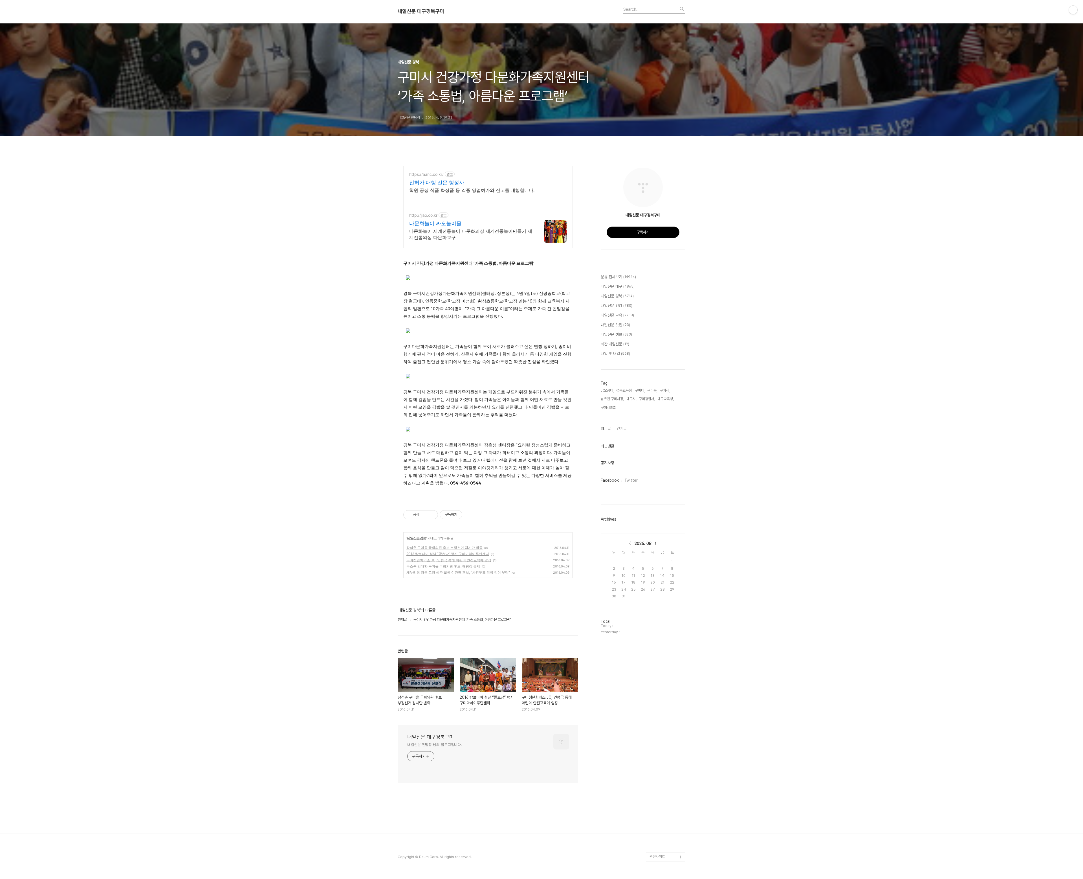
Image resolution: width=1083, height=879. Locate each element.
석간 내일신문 (615, 344)
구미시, (665, 390)
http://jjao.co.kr (423, 215)
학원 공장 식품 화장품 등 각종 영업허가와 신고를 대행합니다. (471, 190)
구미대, (640, 390)
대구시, (631, 399)
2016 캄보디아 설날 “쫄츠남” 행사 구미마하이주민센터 (447, 554)
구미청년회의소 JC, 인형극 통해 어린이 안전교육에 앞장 (448, 560)
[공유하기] (424, 514)
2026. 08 (643, 543)
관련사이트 (657, 856)
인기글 (622, 428)
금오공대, (607, 390)
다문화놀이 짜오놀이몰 (435, 223)
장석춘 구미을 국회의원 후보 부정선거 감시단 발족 (444, 547)
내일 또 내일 (615, 353)
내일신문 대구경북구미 (421, 11)
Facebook (610, 480)
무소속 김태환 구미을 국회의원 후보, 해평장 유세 (443, 566)
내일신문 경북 (416, 538)
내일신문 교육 (617, 315)
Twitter (631, 480)
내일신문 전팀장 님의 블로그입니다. (434, 744)
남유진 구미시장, (612, 399)
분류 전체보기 (618, 277)
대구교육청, (665, 399)
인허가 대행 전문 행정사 (436, 182)
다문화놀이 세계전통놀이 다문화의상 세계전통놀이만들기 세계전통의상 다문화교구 (470, 234)
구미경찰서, (647, 399)
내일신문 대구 (618, 286)
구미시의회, (609, 407)
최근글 (606, 428)
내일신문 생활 (616, 334)
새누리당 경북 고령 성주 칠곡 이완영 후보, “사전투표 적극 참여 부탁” (458, 572)
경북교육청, (624, 390)
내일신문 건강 (616, 305)
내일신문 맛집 (615, 325)
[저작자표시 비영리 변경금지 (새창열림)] (469, 514)
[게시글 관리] (431, 514)
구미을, (652, 390)
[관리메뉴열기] (1073, 10)
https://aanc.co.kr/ (426, 174)
